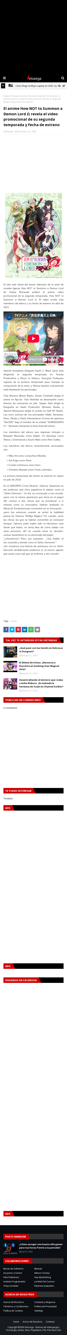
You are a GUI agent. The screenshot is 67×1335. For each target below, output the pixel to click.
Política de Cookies (13, 1310)
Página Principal (11, 96)
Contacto (50, 1321)
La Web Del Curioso (44, 1281)
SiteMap (38, 1310)
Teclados (8, 798)
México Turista (41, 1272)
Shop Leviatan (10, 1285)
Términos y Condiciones (15, 1306)
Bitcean (38, 1268)
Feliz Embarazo (11, 1277)
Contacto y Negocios (44, 1302)
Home (16, 1321)
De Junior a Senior (12, 1272)
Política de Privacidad (45, 1306)
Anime (24, 96)
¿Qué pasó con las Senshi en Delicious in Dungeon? (41, 649)
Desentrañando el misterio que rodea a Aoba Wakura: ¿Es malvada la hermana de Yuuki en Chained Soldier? (41, 683)
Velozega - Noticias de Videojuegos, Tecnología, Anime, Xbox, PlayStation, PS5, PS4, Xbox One (33, 1329)
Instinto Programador (14, 1281)
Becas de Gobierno (13, 1268)
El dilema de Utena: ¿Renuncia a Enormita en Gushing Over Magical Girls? (39, 666)
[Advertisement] (33, 36)
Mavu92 (9, 131)
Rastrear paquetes (44, 1285)
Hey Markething (42, 1277)
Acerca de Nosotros (13, 1302)
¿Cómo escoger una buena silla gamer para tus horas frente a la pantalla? (41, 1246)
